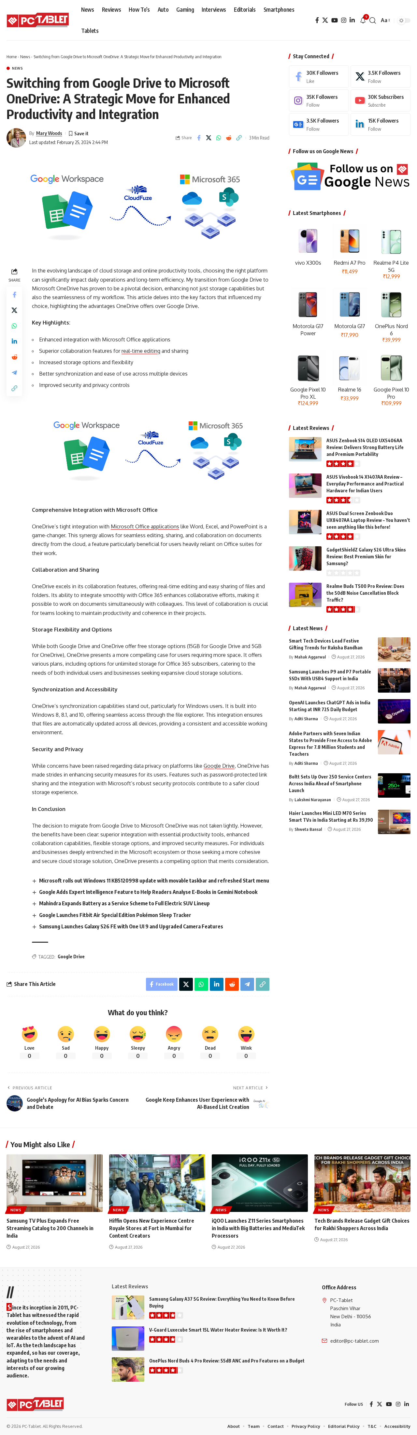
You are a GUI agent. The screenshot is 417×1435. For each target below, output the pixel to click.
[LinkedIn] (352, 20)
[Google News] (319, 124)
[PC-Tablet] (39, 20)
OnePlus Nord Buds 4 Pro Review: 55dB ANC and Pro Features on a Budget (227, 1360)
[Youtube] (380, 100)
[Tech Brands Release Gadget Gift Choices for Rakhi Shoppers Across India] (362, 1183)
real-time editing (141, 351)
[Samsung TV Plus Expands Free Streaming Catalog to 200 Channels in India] (55, 1183)
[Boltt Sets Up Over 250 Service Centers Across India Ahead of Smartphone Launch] (394, 785)
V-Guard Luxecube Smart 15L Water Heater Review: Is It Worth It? (218, 1330)
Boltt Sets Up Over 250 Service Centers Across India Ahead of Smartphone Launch (330, 783)
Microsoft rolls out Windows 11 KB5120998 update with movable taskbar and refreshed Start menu (154, 880)
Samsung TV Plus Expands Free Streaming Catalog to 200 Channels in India (50, 1228)
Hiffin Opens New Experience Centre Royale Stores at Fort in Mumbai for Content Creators (151, 1228)
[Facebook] (317, 20)
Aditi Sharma (306, 718)
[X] (325, 20)
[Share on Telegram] (14, 372)
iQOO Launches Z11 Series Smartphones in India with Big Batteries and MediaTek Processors (258, 1228)
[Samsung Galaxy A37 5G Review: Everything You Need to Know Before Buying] (128, 1307)
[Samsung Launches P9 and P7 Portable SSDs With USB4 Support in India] (394, 680)
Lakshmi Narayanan (313, 799)
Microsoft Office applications (145, 526)
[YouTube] (334, 20)
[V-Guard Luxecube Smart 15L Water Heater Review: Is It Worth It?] (128, 1338)
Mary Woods (49, 133)
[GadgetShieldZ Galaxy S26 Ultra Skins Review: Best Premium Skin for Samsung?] (305, 558)
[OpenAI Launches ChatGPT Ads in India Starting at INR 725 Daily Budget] (394, 711)
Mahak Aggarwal (310, 656)
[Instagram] (343, 20)
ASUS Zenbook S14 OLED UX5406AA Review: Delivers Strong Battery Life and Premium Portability (365, 447)
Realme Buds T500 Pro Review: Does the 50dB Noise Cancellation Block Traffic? (365, 593)
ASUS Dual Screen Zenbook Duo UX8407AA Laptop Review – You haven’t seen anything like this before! (368, 520)
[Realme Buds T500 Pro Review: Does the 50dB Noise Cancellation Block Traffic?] (305, 595)
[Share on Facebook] (198, 138)
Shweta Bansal (308, 829)
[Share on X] (208, 138)
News (25, 56)
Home (12, 56)
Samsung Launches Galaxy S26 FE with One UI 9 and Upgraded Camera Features (131, 926)
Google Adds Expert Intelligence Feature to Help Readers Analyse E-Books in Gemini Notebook (148, 892)
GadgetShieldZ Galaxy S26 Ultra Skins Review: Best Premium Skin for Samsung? (366, 556)
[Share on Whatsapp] (218, 138)
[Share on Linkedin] (14, 341)
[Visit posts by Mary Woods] (16, 138)
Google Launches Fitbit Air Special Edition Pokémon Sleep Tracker (115, 915)
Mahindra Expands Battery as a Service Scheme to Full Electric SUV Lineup (124, 903)
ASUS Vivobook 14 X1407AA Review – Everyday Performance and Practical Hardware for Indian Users (365, 483)
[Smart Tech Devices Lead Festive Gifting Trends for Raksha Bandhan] (394, 649)
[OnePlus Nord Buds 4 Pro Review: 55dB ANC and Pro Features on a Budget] (128, 1369)
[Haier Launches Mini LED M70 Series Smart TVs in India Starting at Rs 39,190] (394, 822)
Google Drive (219, 766)
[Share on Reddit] (229, 138)
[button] (372, 20)
